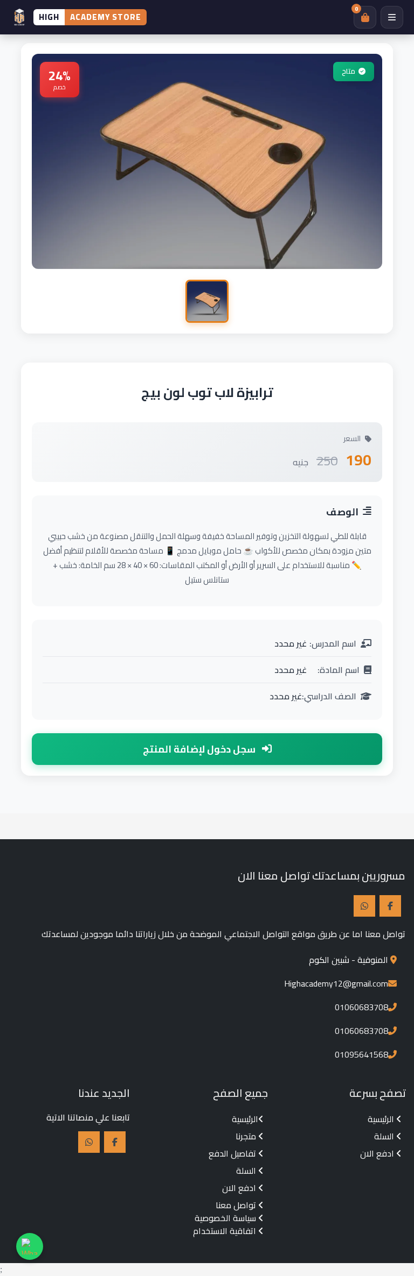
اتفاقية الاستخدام (225, 1230)
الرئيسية (382, 1118)
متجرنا (247, 1136)
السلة (385, 1136)
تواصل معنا (237, 1205)
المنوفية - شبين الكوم (348, 960)
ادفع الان (378, 1153)
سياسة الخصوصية (226, 1217)
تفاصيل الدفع (233, 1153)
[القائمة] (392, 17)
